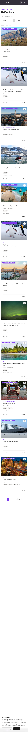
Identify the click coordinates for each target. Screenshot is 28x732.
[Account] (21, 2)
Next (19, 499)
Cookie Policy (13, 725)
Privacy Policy (21, 725)
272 (16, 499)
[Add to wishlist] (24, 29)
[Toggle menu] (24, 2)
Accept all (16, 729)
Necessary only (7, 729)
